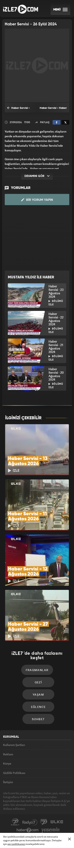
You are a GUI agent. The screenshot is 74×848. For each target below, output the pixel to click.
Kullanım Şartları (14, 745)
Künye (7, 763)
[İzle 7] (20, 9)
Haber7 (28, 830)
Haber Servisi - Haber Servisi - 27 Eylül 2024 (18, 109)
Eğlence (38, 707)
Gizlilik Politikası (14, 773)
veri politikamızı (16, 844)
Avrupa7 (43, 822)
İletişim (8, 782)
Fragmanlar (37, 670)
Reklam (8, 754)
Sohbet (38, 719)
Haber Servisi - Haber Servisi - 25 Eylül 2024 (53, 109)
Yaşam (38, 694)
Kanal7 (15, 822)
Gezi (38, 682)
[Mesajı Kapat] (69, 839)
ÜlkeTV (56, 822)
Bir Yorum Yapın (39, 200)
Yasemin (51, 830)
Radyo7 (29, 822)
